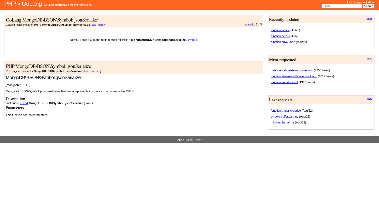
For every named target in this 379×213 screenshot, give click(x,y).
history (102, 24)
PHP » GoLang (23, 3)
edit (94, 24)
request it (250, 24)
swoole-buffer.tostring (284, 116)
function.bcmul (280, 36)
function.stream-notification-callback (294, 76)
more (369, 18)
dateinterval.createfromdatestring (292, 70)
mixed (24, 103)
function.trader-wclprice (286, 110)
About (180, 140)
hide (86, 71)
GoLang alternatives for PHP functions (68, 4)
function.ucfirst (280, 30)
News (189, 140)
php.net (95, 71)
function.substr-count (284, 82)
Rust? (198, 140)
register (360, 2)
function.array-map (283, 42)
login (350, 2)
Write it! (193, 39)
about (371, 2)
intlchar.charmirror (282, 122)
